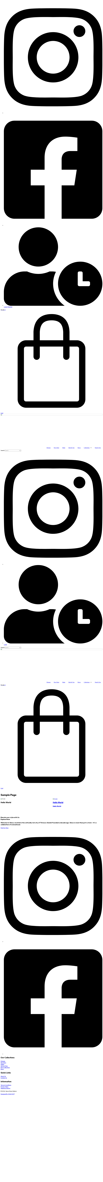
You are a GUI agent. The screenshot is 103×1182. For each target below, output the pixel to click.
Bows (79, 447)
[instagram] (53, 941)
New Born (56, 447)
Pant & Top (98, 447)
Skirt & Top (71, 447)
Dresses (49, 447)
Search (3, 450)
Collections (87, 447)
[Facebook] (53, 1054)
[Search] (20, 450)
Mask (63, 447)
